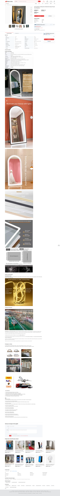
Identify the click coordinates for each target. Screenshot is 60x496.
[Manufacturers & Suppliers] (9, 1)
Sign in (54, 1)
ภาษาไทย (41, 491)
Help (42, 3)
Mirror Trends (7, 487)
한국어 (35, 491)
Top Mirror (33, 485)
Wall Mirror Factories (14, 485)
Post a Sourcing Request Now (24, 435)
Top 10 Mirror (52, 485)
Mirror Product (22, 485)
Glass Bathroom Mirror (38, 485)
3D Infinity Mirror (7, 473)
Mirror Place (43, 485)
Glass (18, 472)
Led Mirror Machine (44, 473)
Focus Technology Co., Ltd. (25, 493)
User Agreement (33, 493)
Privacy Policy (40, 493)
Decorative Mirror (32, 473)
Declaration (37, 493)
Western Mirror (48, 485)
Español (16, 491)
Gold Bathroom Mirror (8, 482)
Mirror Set (19, 485)
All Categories (7, 3)
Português (18, 491)
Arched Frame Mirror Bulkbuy (13, 487)
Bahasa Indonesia (49, 491)
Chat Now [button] (49, 41)
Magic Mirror (31, 472)
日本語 (37, 491)
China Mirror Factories (8, 485)
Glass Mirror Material (44, 472)
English (13, 491)
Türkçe (43, 491)
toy (5, 472)
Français (21, 491)
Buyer (39, 3)
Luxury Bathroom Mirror (14, 482)
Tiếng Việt (46, 491)
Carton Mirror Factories (28, 485)
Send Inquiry (49, 39)
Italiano (26, 491)
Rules (54, 3)
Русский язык (23, 491)
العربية (33, 491)
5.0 (46, 34)
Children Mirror (19, 473)
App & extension (46, 3)
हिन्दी (39, 491)
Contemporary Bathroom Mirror (21, 482)
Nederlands (31, 491)
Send (10, 435)
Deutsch (29, 491)
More (5, 488)
